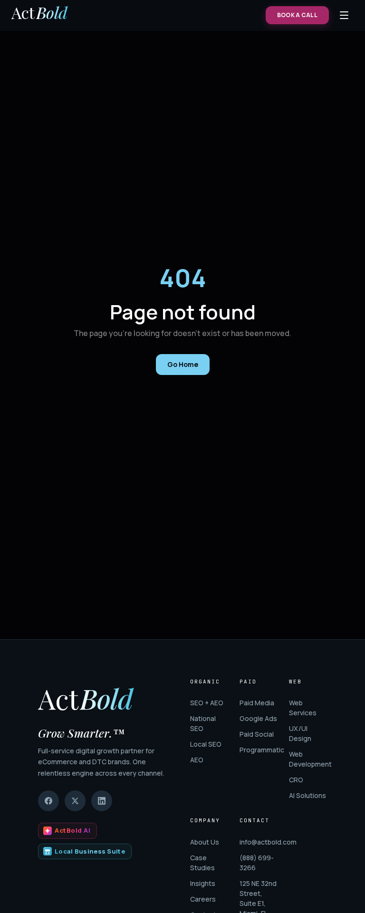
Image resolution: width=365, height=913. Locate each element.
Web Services (303, 707)
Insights (202, 883)
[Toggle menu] (344, 15)
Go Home (182, 364)
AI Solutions (307, 795)
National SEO (203, 723)
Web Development (308, 759)
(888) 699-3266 (257, 862)
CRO (296, 779)
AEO (196, 759)
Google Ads (258, 718)
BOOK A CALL (297, 15)
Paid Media (257, 702)
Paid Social (257, 734)
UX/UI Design (300, 733)
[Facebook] (48, 800)
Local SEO (205, 744)
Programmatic (259, 749)
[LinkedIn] (101, 800)
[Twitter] (75, 800)
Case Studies (202, 862)
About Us (204, 841)
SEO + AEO (206, 702)
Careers (203, 898)
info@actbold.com (259, 841)
